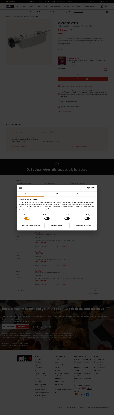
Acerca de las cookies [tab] (84, 194)
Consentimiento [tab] (30, 194)
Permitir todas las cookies (83, 226)
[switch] (47, 218)
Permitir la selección (57, 226)
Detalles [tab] (57, 194)
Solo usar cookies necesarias (31, 226)
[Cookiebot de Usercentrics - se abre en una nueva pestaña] (87, 188)
